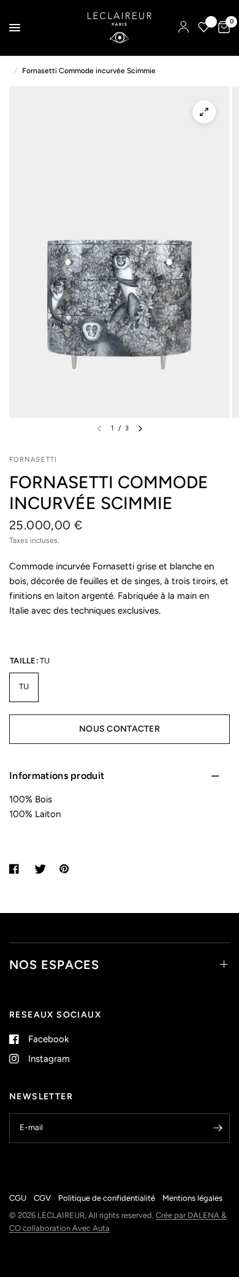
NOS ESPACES (54, 964)
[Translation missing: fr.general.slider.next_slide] (140, 428)
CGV (42, 1198)
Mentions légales (192, 1198)
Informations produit (56, 775)
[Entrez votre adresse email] (217, 1128)
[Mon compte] (183, 27)
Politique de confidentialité (106, 1198)
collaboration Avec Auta (66, 1228)
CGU (17, 1198)
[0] (222, 27)
